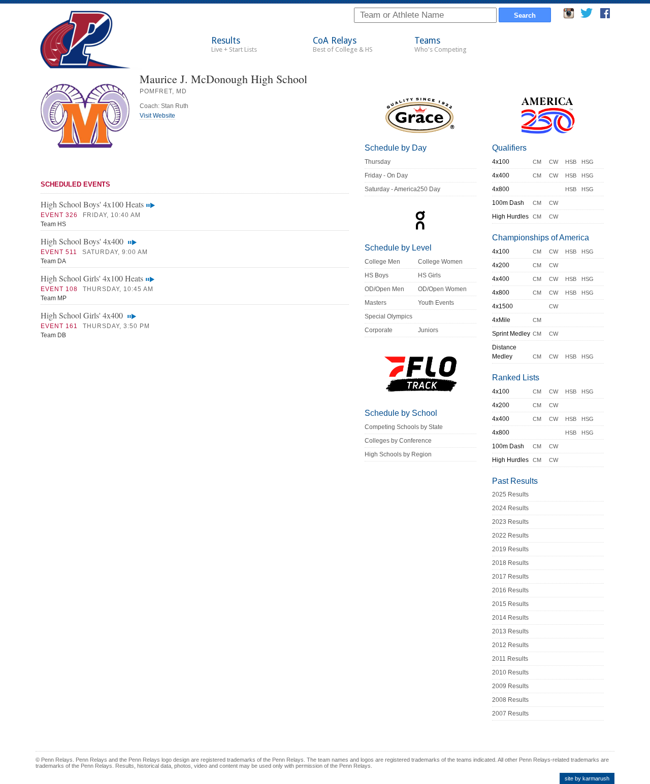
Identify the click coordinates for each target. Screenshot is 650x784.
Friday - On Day (386, 175)
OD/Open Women (442, 289)
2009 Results (510, 686)
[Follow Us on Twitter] (586, 16)
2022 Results (510, 535)
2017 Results (510, 576)
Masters (375, 302)
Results (234, 44)
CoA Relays (343, 44)
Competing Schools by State (404, 427)
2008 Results (510, 699)
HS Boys (376, 275)
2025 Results (510, 494)
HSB (570, 162)
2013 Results (510, 631)
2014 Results (510, 617)
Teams (440, 44)
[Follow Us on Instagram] (569, 16)
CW (553, 162)
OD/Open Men (384, 289)
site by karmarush (587, 778)
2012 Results (510, 645)
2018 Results (510, 562)
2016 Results (510, 590)
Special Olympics (388, 316)
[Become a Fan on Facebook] (605, 16)
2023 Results (510, 521)
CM (537, 162)
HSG (587, 162)
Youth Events (436, 302)
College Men (382, 261)
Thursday (378, 161)
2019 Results (510, 549)
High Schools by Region (398, 454)
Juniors (428, 330)
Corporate (379, 330)
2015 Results (510, 604)
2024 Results (510, 508)
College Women (440, 261)
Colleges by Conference (398, 440)
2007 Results (510, 713)
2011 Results (510, 658)
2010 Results (510, 672)
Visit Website (157, 115)
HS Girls (429, 275)
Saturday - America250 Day (402, 189)
